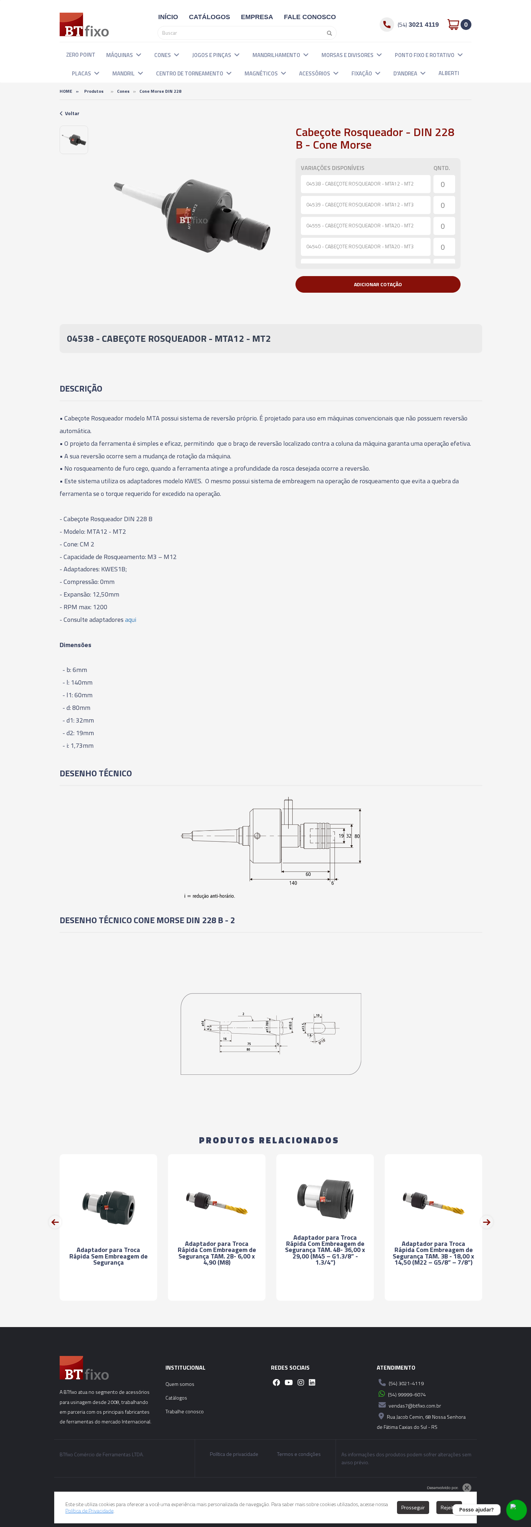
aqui (130, 619)
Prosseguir (413, 1507)
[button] (138, 54)
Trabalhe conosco (184, 1411)
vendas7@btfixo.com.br (414, 1405)
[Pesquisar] (327, 33)
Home (66, 91)
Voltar (72, 113)
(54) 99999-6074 (406, 1394)
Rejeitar (449, 1507)
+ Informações (108, 1288)
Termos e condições (299, 1454)
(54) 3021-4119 (406, 1383)
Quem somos (179, 1384)
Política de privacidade (234, 1454)
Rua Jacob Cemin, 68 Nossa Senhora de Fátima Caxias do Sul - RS (421, 1422)
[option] (74, 140)
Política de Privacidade (89, 1510)
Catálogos (176, 1397)
